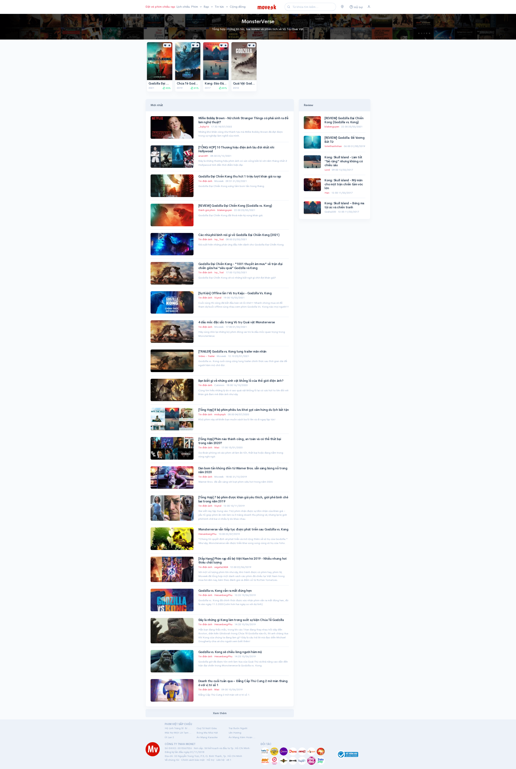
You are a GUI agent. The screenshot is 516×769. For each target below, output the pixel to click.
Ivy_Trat (219, 239)
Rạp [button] (207, 6)
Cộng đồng (238, 6)
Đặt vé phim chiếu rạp (160, 6)
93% (168, 88)
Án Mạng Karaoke (207, 737)
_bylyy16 (203, 126)
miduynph (220, 414)
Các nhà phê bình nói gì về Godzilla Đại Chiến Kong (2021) (238, 235)
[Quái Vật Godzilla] (244, 61)
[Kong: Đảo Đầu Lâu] (216, 61)
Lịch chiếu (183, 6)
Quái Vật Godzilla (245, 83)
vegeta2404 (221, 567)
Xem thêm (220, 713)
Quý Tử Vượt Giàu (207, 728)
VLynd (218, 297)
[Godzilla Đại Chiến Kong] (159, 61)
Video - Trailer (206, 356)
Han (327, 192)
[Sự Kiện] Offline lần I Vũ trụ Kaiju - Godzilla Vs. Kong (235, 293)
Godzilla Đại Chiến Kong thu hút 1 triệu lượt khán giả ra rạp (239, 176)
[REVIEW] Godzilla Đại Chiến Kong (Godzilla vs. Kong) (235, 206)
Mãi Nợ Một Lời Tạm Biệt (178, 732)
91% (196, 88)
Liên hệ (220, 760)
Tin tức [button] (220, 6)
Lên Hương (235, 732)
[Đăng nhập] (368, 6)
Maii (217, 447)
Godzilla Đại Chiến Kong (165, 83)
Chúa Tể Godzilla (188, 83)
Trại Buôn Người (238, 728)
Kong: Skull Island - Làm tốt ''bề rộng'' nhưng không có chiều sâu (344, 161)
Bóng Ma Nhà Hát (207, 732)
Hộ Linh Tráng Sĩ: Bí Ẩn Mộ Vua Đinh (178, 728)
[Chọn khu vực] (342, 6)
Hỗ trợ (210, 760)
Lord (327, 169)
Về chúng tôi (172, 760)
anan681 (203, 156)
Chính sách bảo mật (193, 760)
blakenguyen (225, 210)
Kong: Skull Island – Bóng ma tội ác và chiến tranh (344, 205)
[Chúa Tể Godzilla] (188, 61)
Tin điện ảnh (205, 181)
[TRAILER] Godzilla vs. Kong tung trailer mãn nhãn (232, 351)
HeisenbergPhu (207, 534)
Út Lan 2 (169, 737)
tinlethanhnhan (333, 146)
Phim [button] (195, 6)
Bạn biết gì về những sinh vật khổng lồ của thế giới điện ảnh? (240, 381)
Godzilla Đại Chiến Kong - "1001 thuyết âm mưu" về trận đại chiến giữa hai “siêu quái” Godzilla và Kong (240, 266)
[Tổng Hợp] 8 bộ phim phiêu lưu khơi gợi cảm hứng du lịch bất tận (243, 410)
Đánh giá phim (206, 210)
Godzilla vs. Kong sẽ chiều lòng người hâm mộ (230, 652)
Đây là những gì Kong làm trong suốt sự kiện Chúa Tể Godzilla (241, 620)
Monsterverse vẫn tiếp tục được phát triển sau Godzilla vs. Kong (243, 529)
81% (224, 88)
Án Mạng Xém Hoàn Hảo (242, 737)
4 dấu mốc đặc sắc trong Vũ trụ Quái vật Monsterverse (236, 322)
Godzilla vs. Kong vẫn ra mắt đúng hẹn (225, 591)
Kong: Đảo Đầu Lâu (218, 83)
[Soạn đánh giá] (169, 45)
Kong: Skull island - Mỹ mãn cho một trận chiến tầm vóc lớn (344, 184)
